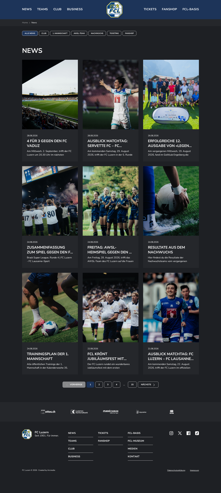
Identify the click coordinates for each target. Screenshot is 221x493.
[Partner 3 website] (110, 412)
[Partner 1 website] (48, 412)
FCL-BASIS (134, 433)
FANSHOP (104, 441)
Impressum (194, 470)
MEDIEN (132, 448)
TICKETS (150, 9)
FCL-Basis (191, 9)
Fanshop (169, 9)
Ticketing (114, 33)
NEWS (27, 9)
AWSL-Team (79, 33)
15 (132, 384)
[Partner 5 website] (172, 412)
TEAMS (42, 9)
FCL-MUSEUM (136, 441)
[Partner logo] (171, 433)
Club (43, 33)
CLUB (57, 9)
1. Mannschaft (60, 33)
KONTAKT (133, 456)
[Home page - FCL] (114, 9)
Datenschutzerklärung (176, 470)
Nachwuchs (97, 33)
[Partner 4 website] (141, 412)
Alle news (30, 33)
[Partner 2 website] (79, 412)
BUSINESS (75, 9)
